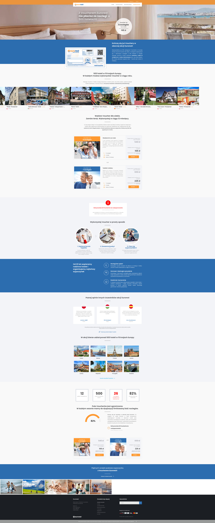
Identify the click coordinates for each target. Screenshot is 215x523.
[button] (137, 1)
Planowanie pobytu (128, 4)
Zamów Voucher (136, 4)
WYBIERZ (133, 156)
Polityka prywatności (101, 512)
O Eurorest (99, 509)
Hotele (113, 4)
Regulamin (99, 510)
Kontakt (98, 514)
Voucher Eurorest (119, 4)
